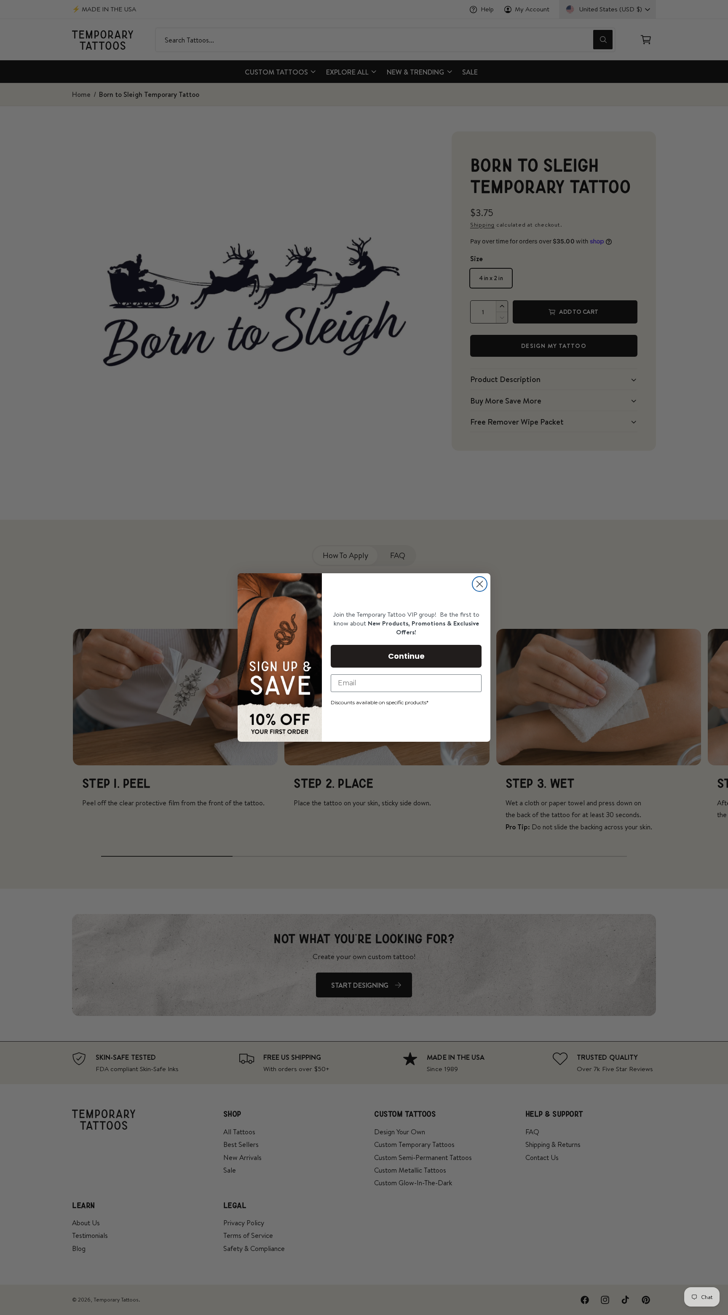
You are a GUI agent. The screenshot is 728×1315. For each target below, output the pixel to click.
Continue (406, 656)
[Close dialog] (479, 584)
